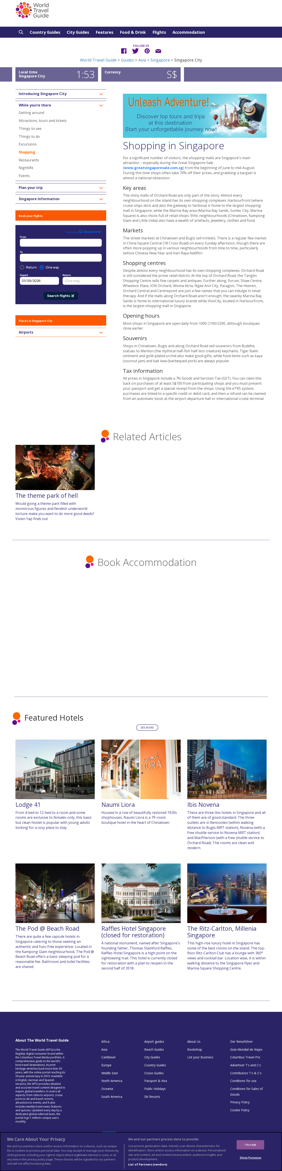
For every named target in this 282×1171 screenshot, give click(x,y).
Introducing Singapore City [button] (43, 94)
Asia (142, 60)
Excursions (28, 144)
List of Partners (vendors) (147, 1164)
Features (104, 32)
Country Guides (45, 32)
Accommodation (189, 32)
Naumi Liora (118, 804)
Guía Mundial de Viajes (246, 1049)
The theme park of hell (46, 495)
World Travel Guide (98, 60)
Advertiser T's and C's (245, 1065)
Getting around (31, 112)
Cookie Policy (239, 1110)
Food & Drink (133, 32)
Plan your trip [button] (31, 188)
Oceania (107, 1089)
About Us (193, 1041)
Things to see (30, 128)
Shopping (27, 152)
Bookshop (194, 1049)
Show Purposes (250, 1157)
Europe (106, 1065)
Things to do (29, 136)
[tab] (60, 94)
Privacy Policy (240, 1102)
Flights (159, 32)
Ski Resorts (152, 1097)
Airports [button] (26, 332)
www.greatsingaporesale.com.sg (153, 167)
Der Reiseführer (241, 1041)
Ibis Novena (203, 804)
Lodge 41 (28, 804)
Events (24, 175)
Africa (105, 1041)
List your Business (200, 1057)
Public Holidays (155, 1089)
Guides (127, 60)
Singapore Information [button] (39, 199)
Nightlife (26, 167)
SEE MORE (147, 727)
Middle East (109, 1073)
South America (111, 1097)
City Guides (78, 32)
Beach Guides (154, 1049)
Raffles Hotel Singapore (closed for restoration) (133, 931)
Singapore (160, 60)
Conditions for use (243, 1081)
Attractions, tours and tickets (43, 120)
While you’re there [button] (35, 105)
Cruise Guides (154, 1073)
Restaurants (29, 160)
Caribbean (108, 1057)
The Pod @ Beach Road (47, 928)
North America (111, 1081)
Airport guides (154, 1041)
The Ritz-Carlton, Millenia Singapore (221, 931)
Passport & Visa (155, 1081)
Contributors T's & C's (246, 1073)
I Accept (250, 1145)
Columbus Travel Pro (245, 1057)
